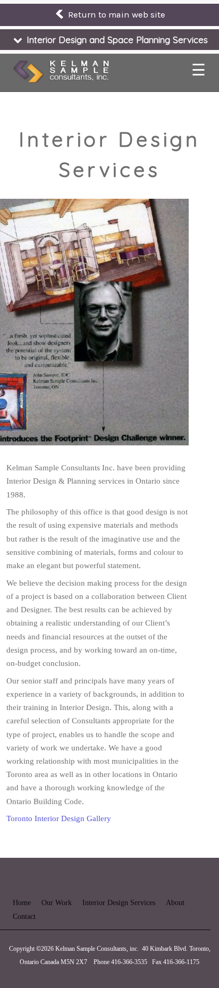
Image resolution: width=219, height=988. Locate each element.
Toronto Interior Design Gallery (58, 818)
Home (22, 903)
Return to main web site (115, 15)
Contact (24, 917)
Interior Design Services (118, 903)
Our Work (56, 903)
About (175, 903)
